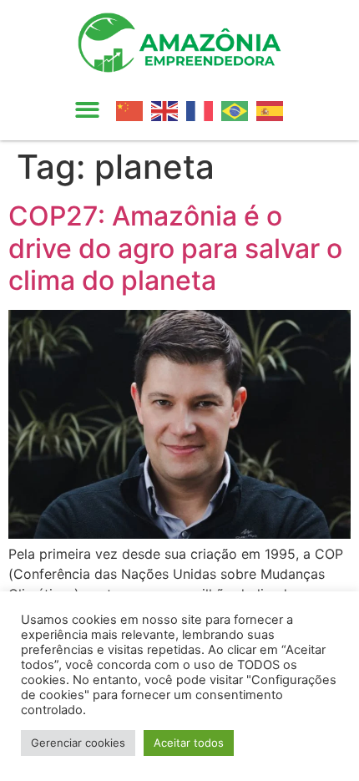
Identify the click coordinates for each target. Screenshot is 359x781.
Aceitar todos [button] (189, 742)
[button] (87, 110)
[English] (168, 109)
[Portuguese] (238, 109)
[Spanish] (273, 109)
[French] (203, 109)
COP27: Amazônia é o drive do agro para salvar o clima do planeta (175, 248)
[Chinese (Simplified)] (133, 109)
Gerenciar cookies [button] (78, 742)
